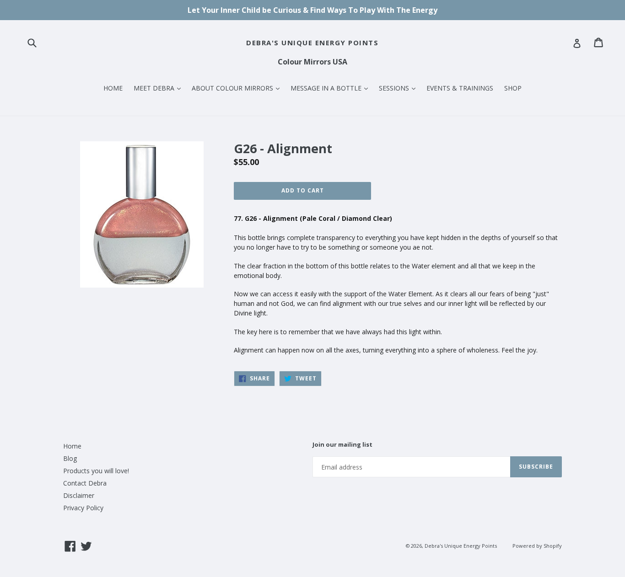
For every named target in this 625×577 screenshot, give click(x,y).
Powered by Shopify (537, 545)
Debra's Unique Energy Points (312, 42)
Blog (70, 458)
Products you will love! (96, 470)
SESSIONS (399, 87)
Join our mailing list (342, 445)
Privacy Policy (83, 507)
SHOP (513, 88)
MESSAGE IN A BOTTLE (331, 87)
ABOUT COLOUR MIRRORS (238, 87)
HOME (113, 88)
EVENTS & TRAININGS (459, 88)
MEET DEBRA (159, 87)
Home (72, 446)
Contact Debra (85, 483)
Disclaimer (78, 495)
